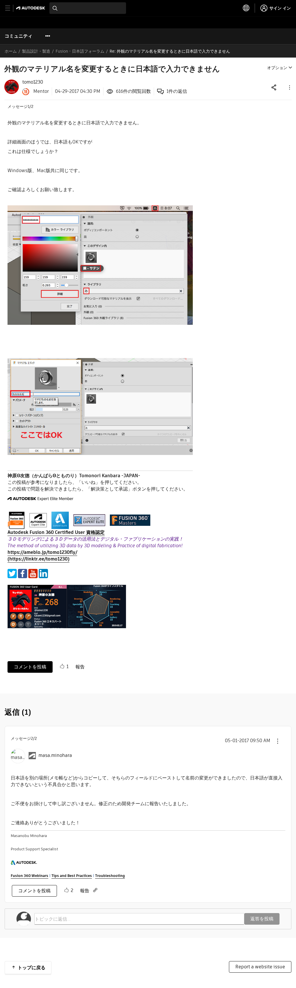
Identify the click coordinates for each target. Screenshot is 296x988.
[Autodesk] (31, 7)
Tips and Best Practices (71, 875)
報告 (80, 666)
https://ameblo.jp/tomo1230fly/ (42, 552)
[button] (289, 87)
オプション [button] (277, 68)
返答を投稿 (261, 918)
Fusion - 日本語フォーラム (80, 51)
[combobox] (87, 8)
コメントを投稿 (30, 666)
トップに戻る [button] (31, 967)
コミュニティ (18, 36)
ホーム (11, 51)
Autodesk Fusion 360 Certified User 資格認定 (56, 532)
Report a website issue (260, 966)
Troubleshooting (110, 875)
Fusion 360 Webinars (29, 875)
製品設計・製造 (36, 51)
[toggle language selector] (246, 8)
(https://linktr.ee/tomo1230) (38, 559)
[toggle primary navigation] (10, 8)
